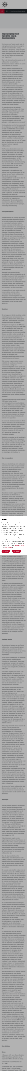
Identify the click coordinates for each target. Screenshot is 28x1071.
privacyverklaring (19, 545)
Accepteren (16, 551)
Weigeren (5, 551)
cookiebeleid (8, 547)
